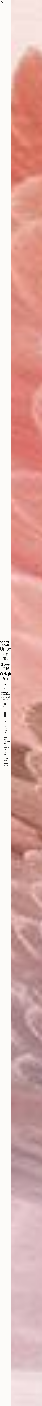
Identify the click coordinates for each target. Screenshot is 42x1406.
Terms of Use (6, 735)
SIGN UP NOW (5, 714)
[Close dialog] (2, 2)
